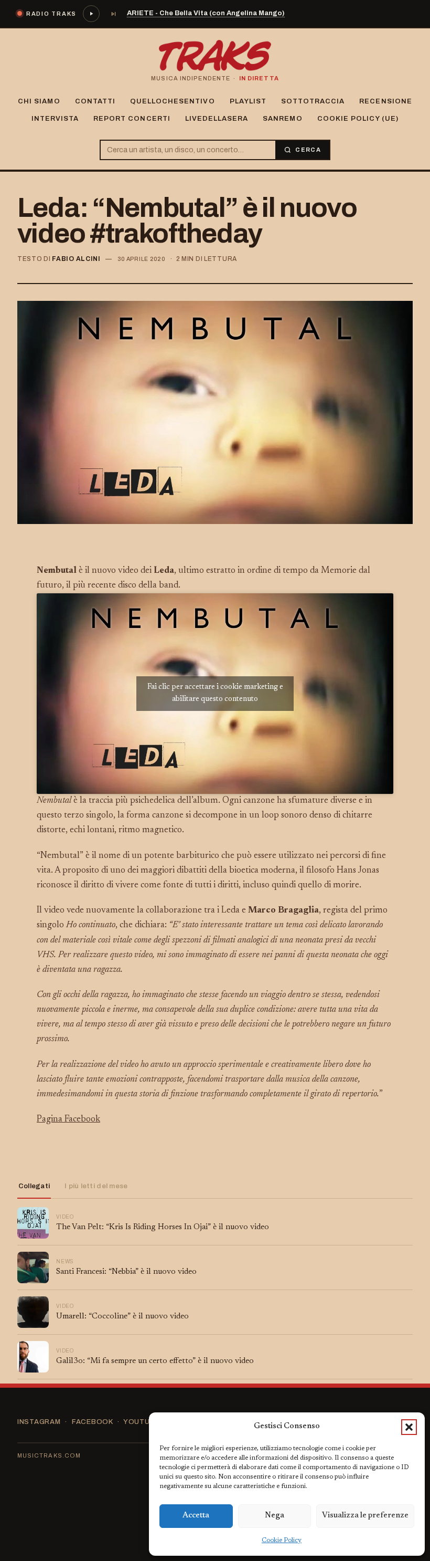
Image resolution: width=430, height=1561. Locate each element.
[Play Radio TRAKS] (91, 13)
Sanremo (282, 118)
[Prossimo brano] (113, 13)
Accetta (195, 1516)
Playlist (248, 101)
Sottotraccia (313, 101)
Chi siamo (39, 101)
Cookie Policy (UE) (358, 118)
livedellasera (217, 118)
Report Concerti (131, 118)
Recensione (385, 101)
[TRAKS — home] (215, 55)
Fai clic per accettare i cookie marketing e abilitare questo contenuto (215, 693)
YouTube (141, 1422)
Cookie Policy (282, 1540)
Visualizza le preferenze (365, 1516)
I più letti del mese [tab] (95, 1186)
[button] (409, 1427)
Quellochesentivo (172, 101)
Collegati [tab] (34, 1186)
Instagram (39, 1422)
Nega (274, 1516)
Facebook (92, 1422)
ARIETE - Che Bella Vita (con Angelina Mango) (206, 13)
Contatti (95, 101)
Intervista (55, 118)
